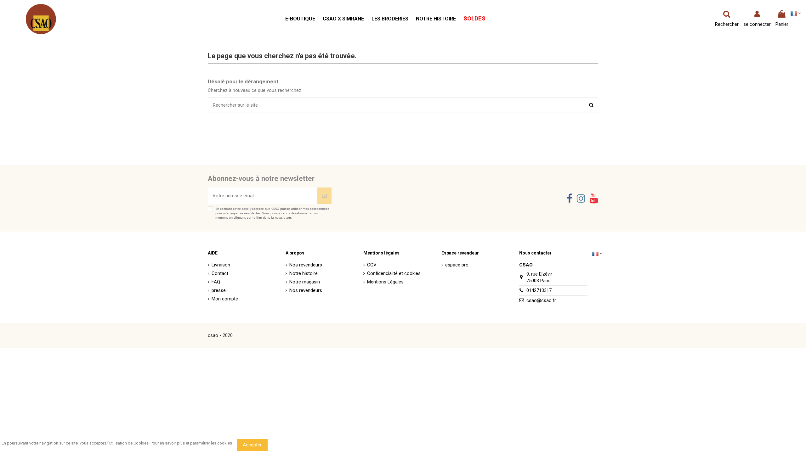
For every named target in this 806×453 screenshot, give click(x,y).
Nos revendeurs (305, 265)
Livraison (221, 265)
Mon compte (225, 299)
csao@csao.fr (541, 300)
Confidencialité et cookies (394, 273)
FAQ (216, 282)
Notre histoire (303, 273)
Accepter (252, 445)
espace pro (456, 265)
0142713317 (539, 290)
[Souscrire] (324, 195)
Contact (220, 273)
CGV (372, 265)
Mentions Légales (385, 282)
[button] (300, 19)
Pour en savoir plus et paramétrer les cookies (191, 443)
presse (219, 290)
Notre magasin (304, 282)
